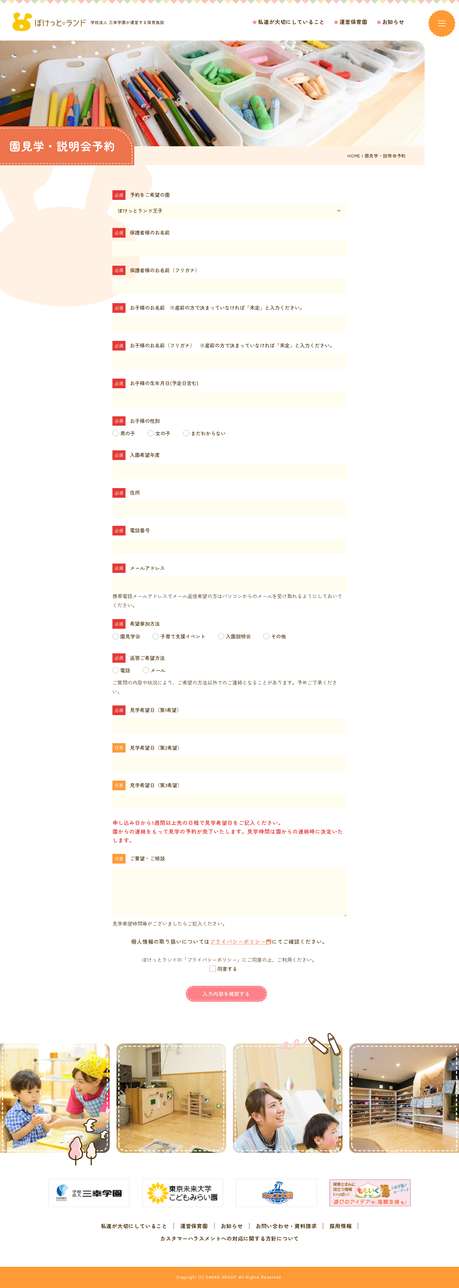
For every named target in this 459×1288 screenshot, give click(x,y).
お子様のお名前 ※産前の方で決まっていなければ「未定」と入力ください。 (217, 307)
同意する (227, 968)
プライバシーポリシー (238, 941)
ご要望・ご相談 (147, 858)
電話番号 (140, 530)
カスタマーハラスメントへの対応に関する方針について (229, 1238)
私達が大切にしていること (134, 1226)
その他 (278, 636)
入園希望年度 (145, 454)
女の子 (162, 433)
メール (158, 670)
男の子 (127, 433)
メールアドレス (147, 568)
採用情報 (340, 1226)
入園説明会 (238, 636)
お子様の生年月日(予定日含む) (164, 383)
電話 (125, 670)
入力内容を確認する (226, 993)
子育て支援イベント (182, 636)
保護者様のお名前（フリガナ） (165, 270)
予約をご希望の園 (150, 194)
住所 (135, 492)
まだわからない (208, 433)
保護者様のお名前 (150, 232)
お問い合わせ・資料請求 (286, 1226)
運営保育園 (194, 1226)
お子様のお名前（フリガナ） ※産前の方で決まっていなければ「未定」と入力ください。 (232, 345)
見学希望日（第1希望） (156, 710)
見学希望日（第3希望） (156, 785)
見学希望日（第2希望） (156, 747)
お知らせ (232, 1226)
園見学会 (130, 636)
